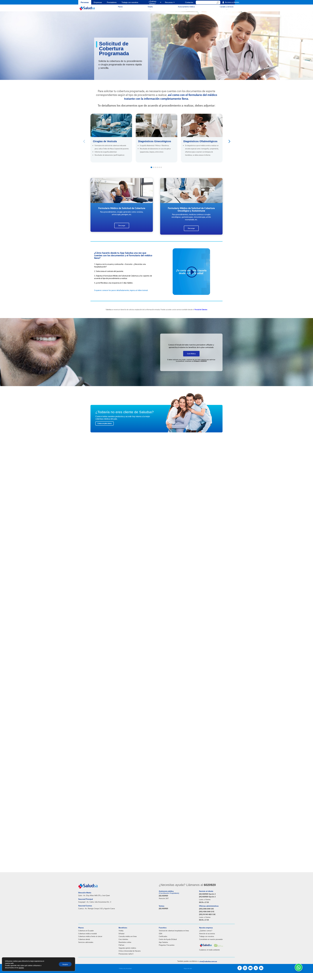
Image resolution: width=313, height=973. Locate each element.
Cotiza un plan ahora (104, 423)
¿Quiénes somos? (205, 931)
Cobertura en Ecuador (86, 931)
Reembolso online (125, 942)
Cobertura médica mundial (87, 934)
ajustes (21, 967)
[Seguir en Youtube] (250, 968)
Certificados (163, 936)
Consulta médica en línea (128, 936)
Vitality (121, 931)
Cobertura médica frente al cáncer (90, 936)
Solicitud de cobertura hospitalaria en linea (174, 931)
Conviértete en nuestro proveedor (211, 939)
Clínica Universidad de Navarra (129, 951)
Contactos (189, 2)
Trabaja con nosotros (130, 2)
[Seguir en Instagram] (245, 968)
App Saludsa (163, 942)
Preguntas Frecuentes (166, 945)
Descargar (121, 225)
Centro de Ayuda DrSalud (168, 939)
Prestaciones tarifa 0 (126, 954)
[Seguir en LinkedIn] (261, 968)
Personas (85, 2)
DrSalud (121, 934)
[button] (229, 141)
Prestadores (112, 2)
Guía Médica (191, 353)
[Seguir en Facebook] (239, 968)
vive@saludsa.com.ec (208, 961)
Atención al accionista (207, 934)
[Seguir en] (256, 968)
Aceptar (65, 964)
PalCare (121, 945)
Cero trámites (123, 939)
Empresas (98, 2)
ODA (160, 934)
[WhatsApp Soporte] (298, 967)
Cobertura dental (84, 939)
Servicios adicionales (85, 942)
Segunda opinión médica (127, 948)
